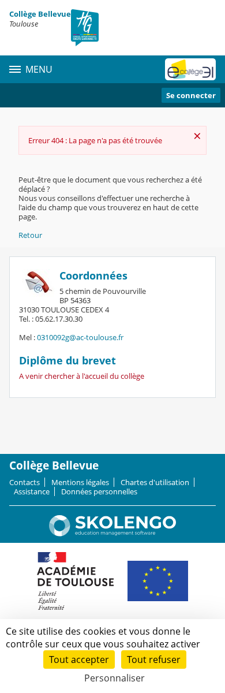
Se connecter (191, 95)
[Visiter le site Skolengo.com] (112, 533)
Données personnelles (99, 491)
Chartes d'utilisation (155, 482)
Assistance (32, 491)
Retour (30, 235)
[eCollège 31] (190, 69)
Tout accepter (79, 659)
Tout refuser (154, 659)
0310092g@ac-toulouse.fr (80, 337)
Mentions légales (80, 482)
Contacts (24, 482)
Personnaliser (114, 678)
